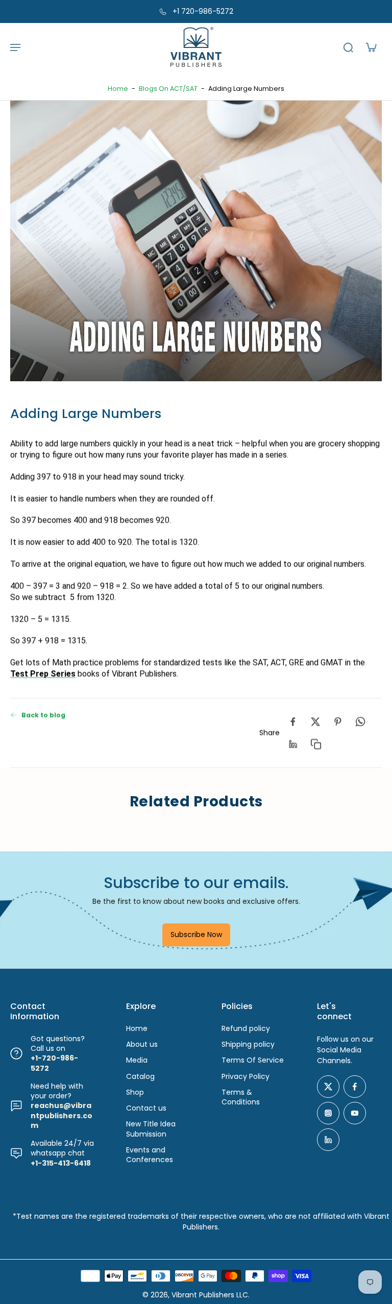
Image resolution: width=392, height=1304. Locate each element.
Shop (135, 1092)
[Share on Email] (293, 744)
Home (118, 88)
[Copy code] (315, 744)
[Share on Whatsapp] (360, 721)
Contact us (146, 1108)
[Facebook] (355, 1086)
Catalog (140, 1076)
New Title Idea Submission (151, 1129)
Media (137, 1060)
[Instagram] (328, 1113)
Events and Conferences (149, 1155)
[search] (348, 47)
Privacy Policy (246, 1076)
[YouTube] (355, 1113)
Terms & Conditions (241, 1097)
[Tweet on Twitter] (315, 721)
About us (142, 1044)
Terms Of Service (253, 1060)
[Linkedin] (328, 1139)
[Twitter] (328, 1086)
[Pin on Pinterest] (338, 721)
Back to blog (43, 714)
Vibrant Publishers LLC (210, 1295)
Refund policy (246, 1029)
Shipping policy (248, 1044)
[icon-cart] (370, 47)
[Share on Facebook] (293, 721)
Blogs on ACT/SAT (168, 88)
